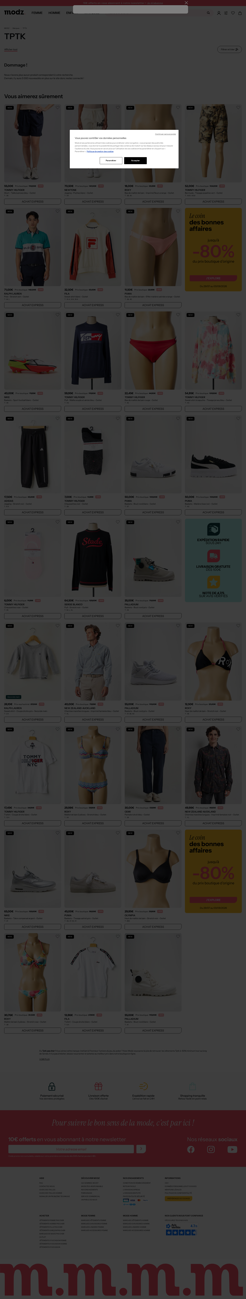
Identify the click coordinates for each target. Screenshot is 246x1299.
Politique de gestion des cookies (100, 151)
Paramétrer (111, 160)
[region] (124, 149)
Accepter (135, 160)
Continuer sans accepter (165, 134)
